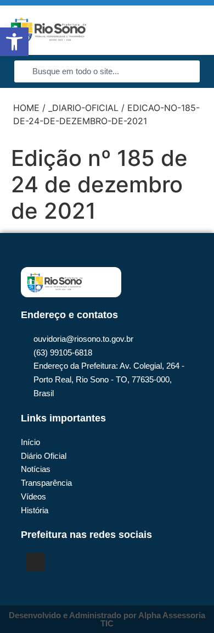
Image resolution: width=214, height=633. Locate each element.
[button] (190, 30)
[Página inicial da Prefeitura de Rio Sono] (48, 30)
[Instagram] (35, 562)
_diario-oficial (83, 107)
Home (26, 107)
